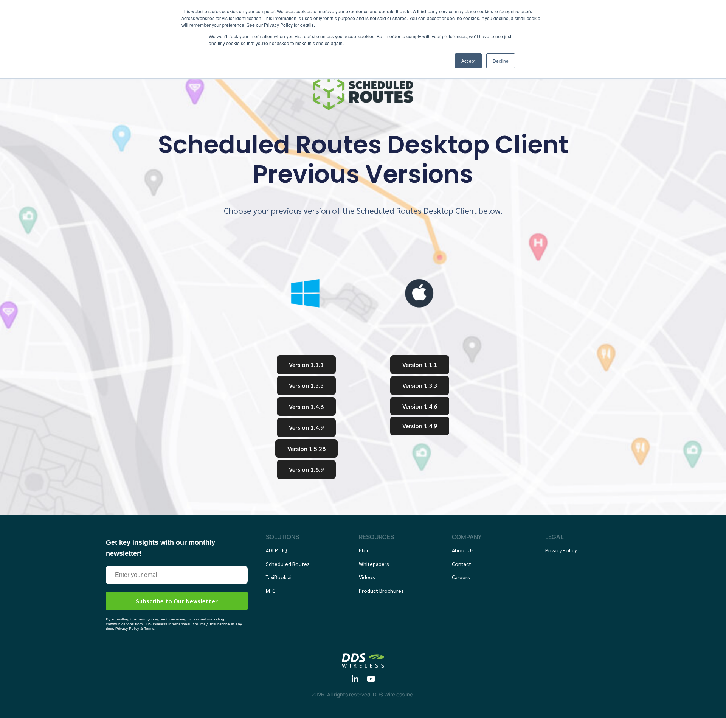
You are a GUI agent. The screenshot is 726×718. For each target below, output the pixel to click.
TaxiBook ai (279, 576)
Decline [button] (501, 61)
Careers (461, 576)
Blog (364, 550)
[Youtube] (371, 679)
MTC (270, 590)
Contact (461, 563)
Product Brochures (381, 590)
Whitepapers (374, 563)
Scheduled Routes (288, 563)
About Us (463, 550)
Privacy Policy (561, 550)
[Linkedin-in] (355, 679)
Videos (367, 576)
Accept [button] (468, 61)
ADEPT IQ (276, 550)
